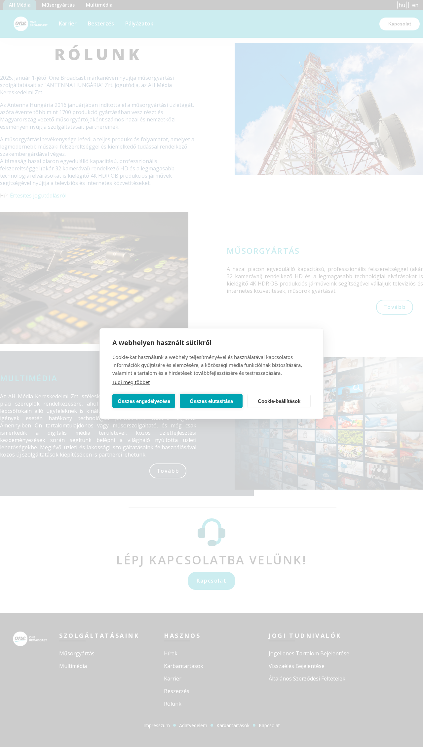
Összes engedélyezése (144, 401)
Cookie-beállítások (279, 401)
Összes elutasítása (211, 401)
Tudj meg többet (131, 382)
